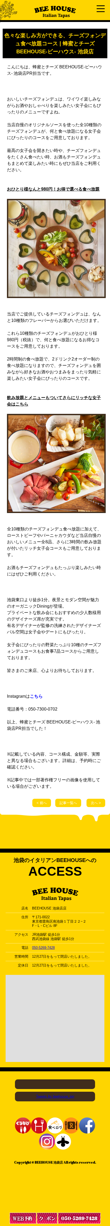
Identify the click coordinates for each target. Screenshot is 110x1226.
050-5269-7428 (43, 948)
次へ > (96, 803)
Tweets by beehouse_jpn (55, 1096)
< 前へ (42, 803)
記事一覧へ (68, 803)
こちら (36, 696)
